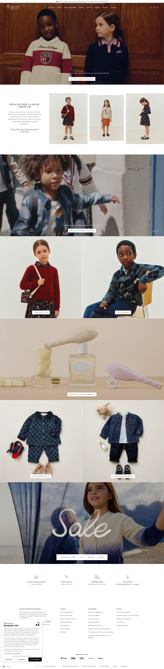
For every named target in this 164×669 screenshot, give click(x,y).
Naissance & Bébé (70, 7)
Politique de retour (94, 622)
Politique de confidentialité (89, 666)
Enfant (81, 7)
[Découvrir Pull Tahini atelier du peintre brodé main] (106, 118)
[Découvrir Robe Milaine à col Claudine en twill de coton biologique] (145, 118)
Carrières (63, 632)
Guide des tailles (93, 615)
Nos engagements (66, 622)
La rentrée (51, 7)
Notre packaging (122, 625)
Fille (82, 557)
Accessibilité (124, 666)
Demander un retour (95, 625)
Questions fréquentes (95, 612)
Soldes (59, 7)
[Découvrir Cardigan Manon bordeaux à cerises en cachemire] (68, 118)
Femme (89, 7)
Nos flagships (64, 625)
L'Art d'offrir (120, 622)
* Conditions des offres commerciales (100, 632)
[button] (151, 7)
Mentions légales (104, 666)
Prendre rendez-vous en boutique (127, 615)
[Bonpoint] (13, 7)
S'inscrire (48, 621)
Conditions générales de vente (70, 666)
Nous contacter (93, 618)
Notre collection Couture (68, 618)
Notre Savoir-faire (66, 615)
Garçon (91, 557)
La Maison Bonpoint (66, 612)
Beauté (105, 7)
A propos (113, 7)
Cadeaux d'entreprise (123, 618)
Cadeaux (97, 7)
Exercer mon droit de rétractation (99, 628)
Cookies (115, 666)
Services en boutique (123, 612)
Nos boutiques (65, 628)
